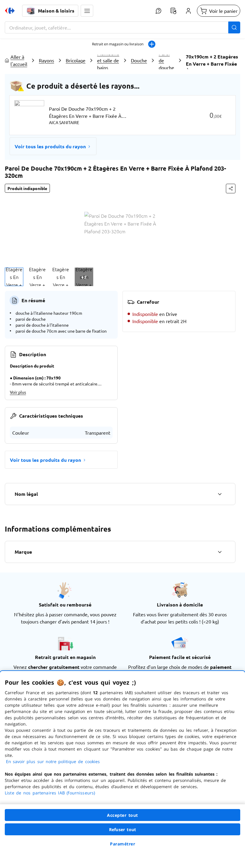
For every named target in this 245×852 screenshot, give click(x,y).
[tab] (14, 277)
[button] (87, 11)
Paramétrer (122, 844)
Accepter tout (122, 815)
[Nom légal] (220, 494)
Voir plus (18, 392)
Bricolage (75, 60)
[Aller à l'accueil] (10, 11)
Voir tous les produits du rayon (50, 146)
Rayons (46, 60)
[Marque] (220, 552)
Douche (139, 60)
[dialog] (122, 761)
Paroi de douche (166, 60)
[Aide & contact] (158, 11)
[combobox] (122, 27)
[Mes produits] (173, 11)
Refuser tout (122, 829)
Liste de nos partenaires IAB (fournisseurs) (50, 793)
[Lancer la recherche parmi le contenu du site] (234, 27)
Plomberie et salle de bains (108, 60)
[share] (230, 188)
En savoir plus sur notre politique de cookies (53, 761)
